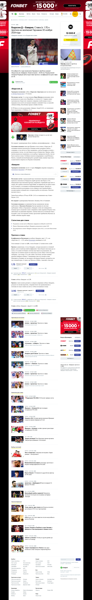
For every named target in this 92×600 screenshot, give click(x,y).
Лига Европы (26, 564)
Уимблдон (49, 581)
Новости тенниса (39, 579)
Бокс (48, 573)
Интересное (14, 572)
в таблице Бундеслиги (17, 94)
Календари (13, 564)
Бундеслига (25, 573)
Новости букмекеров (28, 590)
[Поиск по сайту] (80, 13)
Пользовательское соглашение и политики (68, 578)
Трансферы (13, 566)
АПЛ (24, 568)
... (91, 0)
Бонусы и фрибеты (15, 590)
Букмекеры (14, 588)
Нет (28, 268)
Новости (38, 590)
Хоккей (33, 14)
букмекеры (32, 240)
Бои (36, 570)
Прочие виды (39, 588)
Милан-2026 (50, 590)
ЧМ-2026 (65, 14)
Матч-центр (14, 563)
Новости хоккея (39, 561)
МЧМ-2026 (49, 566)
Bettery (13, 595)
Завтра (57, 14)
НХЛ (48, 563)
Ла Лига (25, 570)
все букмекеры (77, 156)
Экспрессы (44, 14)
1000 (23, 273)
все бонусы (77, 337)
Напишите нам (76, 567)
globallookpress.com (25, 66)
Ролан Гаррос (50, 583)
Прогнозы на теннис (15, 584)
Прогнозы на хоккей (15, 581)
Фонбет (13, 592)
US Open (37, 584)
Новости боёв (39, 572)
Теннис (38, 14)
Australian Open (50, 579)
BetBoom (13, 594)
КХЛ (48, 561)
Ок (78, 559)
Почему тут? (65, 163)
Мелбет (25, 594)
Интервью (13, 573)
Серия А (25, 572)
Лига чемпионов (26, 563)
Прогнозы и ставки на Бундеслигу (22, 174)
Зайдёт (15, 268)
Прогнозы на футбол (16, 568)
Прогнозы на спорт (16, 577)
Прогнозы (21, 14)
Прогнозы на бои (15, 583)
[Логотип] (15, 13)
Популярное (14, 570)
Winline (24, 592)
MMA (48, 572)
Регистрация (75, 163)
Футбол (28, 14)
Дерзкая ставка (26, 584)
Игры (37, 593)
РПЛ (24, 561)
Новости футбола (15, 561)
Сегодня (52, 14)
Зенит (24, 595)
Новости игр (38, 595)
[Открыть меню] (12, 13)
